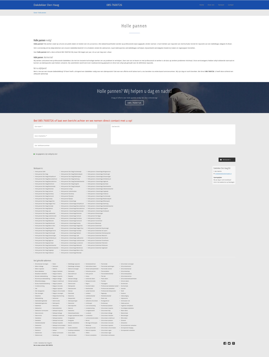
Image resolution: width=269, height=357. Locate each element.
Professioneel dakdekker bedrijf (109, 286)
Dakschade (71, 293)
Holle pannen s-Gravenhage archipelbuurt (72, 203)
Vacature (123, 293)
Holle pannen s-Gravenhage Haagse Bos (72, 225)
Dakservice (71, 296)
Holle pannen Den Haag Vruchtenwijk (71, 171)
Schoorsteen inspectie (107, 308)
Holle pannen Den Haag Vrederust (44, 253)
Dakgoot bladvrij (57, 273)
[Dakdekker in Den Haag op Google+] (233, 343)
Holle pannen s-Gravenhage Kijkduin (71, 233)
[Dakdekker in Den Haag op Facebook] (225, 343)
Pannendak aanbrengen (107, 266)
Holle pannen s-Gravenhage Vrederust (98, 193)
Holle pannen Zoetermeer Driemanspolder (99, 233)
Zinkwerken (124, 323)
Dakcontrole (38, 315)
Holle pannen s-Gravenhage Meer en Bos (72, 250)
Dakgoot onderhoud (58, 281)
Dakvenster (71, 303)
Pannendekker (105, 271)
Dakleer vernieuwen (58, 332)
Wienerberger (124, 315)
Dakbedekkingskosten (41, 303)
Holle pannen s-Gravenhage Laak (70, 235)
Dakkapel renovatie (58, 320)
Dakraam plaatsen (73, 281)
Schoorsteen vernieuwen (108, 335)
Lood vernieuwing (91, 305)
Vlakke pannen (125, 303)
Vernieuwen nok (125, 301)
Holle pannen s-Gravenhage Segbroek (98, 181)
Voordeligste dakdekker (127, 308)
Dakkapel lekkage (57, 313)
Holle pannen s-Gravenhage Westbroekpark (99, 198)
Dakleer (55, 330)
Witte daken (124, 318)
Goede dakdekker (73, 328)
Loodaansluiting (90, 308)
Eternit (70, 325)
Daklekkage (56, 335)
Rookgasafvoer (105, 301)
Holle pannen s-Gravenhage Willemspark (99, 201)
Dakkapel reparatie (58, 323)
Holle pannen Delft (40, 171)
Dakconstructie (39, 313)
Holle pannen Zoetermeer (95, 225)
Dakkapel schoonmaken (59, 325)
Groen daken (71, 332)
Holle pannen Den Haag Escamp (43, 198)
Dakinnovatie (56, 301)
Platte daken (104, 278)
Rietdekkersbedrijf (106, 296)
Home (35, 12)
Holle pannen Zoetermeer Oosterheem (98, 240)
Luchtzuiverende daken (92, 318)
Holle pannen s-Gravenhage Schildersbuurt (99, 179)
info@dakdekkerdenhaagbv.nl (223, 173)
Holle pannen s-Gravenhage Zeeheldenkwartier (100, 206)
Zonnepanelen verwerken (128, 330)
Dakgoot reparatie (57, 288)
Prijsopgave (104, 283)
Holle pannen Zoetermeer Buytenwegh (98, 228)
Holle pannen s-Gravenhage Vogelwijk (98, 191)
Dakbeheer (38, 305)
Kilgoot (88, 283)
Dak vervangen (39, 293)
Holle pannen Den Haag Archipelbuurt (45, 176)
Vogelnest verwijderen (127, 305)
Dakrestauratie (72, 288)
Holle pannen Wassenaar (94, 223)
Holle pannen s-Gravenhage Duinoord (71, 220)
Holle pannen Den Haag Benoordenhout (46, 179)
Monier (88, 320)
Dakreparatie (71, 286)
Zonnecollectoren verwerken (128, 325)
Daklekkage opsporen (74, 264)
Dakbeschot (38, 308)
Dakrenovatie (71, 283)
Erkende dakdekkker (73, 323)
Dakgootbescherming (58, 296)
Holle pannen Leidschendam (68, 191)
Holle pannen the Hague (94, 216)
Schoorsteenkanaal (126, 268)
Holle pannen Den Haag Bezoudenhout (45, 181)
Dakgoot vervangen (58, 293)
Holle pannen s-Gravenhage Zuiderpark (98, 211)
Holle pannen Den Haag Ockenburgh (45, 233)
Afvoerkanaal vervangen (41, 264)
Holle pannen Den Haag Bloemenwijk (45, 186)
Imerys (87, 276)
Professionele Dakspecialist (108, 291)
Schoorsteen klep (106, 310)
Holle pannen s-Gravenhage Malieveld (71, 245)
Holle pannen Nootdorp (67, 193)
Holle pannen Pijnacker (67, 196)
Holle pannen (42, 12)
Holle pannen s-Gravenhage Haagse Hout (72, 228)
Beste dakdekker (39, 271)
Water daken (124, 310)
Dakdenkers (38, 328)
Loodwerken (89, 315)
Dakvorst (70, 308)
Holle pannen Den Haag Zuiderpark (70, 186)
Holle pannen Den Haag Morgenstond (45, 230)
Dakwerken (71, 310)
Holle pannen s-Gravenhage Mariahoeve (72, 248)
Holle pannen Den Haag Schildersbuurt (45, 238)
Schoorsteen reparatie (107, 325)
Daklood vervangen (73, 268)
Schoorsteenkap (125, 271)
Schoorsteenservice (126, 276)
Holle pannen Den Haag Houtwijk (44, 206)
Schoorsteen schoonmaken (108, 328)
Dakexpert (55, 266)
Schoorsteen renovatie (107, 323)
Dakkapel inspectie (58, 310)
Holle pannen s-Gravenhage (68, 201)
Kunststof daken (90, 286)
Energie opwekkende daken (75, 315)
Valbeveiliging (125, 296)
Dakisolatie (56, 305)
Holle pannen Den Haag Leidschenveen (45, 216)
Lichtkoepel (89, 303)
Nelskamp (88, 325)
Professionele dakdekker (108, 288)
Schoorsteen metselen (107, 315)
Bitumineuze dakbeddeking (42, 278)
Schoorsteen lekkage (106, 313)
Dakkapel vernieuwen (58, 328)
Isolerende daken (90, 278)
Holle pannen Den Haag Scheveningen (45, 235)
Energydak (71, 320)
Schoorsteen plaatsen (107, 320)
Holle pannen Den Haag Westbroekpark (71, 174)
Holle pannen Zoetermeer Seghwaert (97, 248)
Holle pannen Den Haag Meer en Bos (45, 225)
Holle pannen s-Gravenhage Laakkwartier (72, 238)
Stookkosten (124, 283)
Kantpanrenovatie (90, 281)
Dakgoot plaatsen (57, 283)
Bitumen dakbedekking (41, 276)
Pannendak (104, 264)
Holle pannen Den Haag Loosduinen (45, 218)
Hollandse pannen (91, 271)
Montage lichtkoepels (91, 323)
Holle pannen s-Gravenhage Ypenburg (98, 203)
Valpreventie (124, 298)
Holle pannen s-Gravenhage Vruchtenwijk (99, 196)
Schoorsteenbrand (126, 266)
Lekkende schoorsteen (92, 301)
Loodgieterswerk (90, 310)
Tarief (122, 291)
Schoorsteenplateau (126, 273)
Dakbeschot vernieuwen (41, 310)
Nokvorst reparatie (91, 330)
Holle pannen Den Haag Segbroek (44, 240)
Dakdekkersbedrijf (40, 323)
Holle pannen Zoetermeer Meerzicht (97, 235)
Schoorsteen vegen (106, 330)
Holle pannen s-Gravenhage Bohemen (71, 213)
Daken (54, 264)
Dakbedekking (39, 298)
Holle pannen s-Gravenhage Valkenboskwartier (100, 189)
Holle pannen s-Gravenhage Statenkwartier (99, 186)
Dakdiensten (38, 332)
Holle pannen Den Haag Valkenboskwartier (46, 248)
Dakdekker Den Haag (46, 5)
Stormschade (124, 286)
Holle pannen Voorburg (94, 218)
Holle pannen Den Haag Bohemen (44, 189)
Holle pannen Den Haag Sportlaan (44, 243)
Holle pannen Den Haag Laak (43, 211)
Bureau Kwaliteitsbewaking (42, 283)
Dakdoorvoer (38, 335)
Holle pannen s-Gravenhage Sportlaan (98, 184)
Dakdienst (38, 330)
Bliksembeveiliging (40, 281)
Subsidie (123, 288)
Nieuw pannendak (91, 328)
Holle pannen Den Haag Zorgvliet (70, 184)
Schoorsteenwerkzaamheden (129, 278)
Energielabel (71, 318)
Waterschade (124, 313)
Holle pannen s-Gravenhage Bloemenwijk (72, 211)
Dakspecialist (71, 298)
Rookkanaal (104, 303)
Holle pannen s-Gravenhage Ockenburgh (99, 174)
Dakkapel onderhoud (58, 315)
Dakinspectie (56, 303)
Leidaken (88, 293)
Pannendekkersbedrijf (107, 273)
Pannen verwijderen (91, 335)
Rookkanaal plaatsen (107, 305)
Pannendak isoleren (106, 268)
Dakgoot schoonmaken (59, 291)
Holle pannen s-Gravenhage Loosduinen (72, 243)
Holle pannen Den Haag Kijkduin (44, 208)
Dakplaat (70, 276)
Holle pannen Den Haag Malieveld (44, 220)
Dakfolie (55, 268)
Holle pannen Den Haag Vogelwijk (44, 250)
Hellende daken (72, 335)
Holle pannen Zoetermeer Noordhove (98, 238)
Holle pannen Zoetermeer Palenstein (97, 243)
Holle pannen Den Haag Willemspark (71, 176)
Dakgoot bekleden (58, 271)
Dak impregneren (39, 291)
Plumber (103, 281)
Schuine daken (125, 281)
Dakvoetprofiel (72, 305)
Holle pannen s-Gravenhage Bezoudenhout (72, 208)
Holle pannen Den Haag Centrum (44, 191)
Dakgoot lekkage (57, 278)
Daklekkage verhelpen (74, 266)
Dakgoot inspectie (57, 276)
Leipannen (88, 298)
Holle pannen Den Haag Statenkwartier (45, 245)
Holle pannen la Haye (67, 189)
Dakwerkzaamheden (73, 313)
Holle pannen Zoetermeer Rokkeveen (98, 245)
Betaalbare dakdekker (41, 273)
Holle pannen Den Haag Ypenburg (70, 179)
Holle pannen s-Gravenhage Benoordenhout (73, 206)
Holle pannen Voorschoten (95, 220)
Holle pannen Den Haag (41, 174)
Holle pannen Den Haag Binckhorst (44, 184)
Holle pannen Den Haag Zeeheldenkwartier (72, 181)
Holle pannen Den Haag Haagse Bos (45, 201)
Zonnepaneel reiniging (127, 328)
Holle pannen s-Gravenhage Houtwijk (71, 230)
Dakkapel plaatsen (58, 318)
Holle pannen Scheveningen (95, 213)
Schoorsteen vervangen (127, 264)
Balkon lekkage (39, 266)
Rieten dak (104, 298)
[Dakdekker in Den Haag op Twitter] (229, 343)
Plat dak (103, 276)
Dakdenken (38, 325)
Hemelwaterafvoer (91, 264)
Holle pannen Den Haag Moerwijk (44, 228)
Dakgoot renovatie (58, 286)
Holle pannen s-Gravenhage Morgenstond (99, 171)
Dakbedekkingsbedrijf (41, 301)
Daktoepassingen (72, 301)
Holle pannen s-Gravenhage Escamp (70, 223)
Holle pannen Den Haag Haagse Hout (45, 203)
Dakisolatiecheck (57, 308)
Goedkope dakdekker (74, 330)
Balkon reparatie (39, 268)
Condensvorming (39, 286)
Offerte (87, 332)
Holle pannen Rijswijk (67, 198)
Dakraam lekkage (72, 278)
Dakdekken (38, 318)
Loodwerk (88, 313)
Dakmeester (71, 271)
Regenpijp (104, 293)
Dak (36, 288)
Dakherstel (55, 298)
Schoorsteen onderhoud (107, 318)
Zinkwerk (123, 320)
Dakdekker (38, 320)
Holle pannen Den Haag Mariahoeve (45, 223)
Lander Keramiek (90, 291)
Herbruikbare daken (91, 266)
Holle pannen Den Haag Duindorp (44, 193)
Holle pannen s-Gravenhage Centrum (71, 216)
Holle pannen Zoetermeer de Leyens (97, 230)
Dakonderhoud (72, 273)
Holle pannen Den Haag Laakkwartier (45, 213)
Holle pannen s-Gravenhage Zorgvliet (98, 208)
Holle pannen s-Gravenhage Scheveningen (99, 176)
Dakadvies (38, 296)
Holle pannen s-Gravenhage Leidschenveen (72, 240)
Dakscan (70, 291)
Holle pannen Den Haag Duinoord (44, 196)
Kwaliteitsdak (89, 288)
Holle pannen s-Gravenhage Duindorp (71, 218)
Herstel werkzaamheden (92, 268)
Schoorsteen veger (106, 332)
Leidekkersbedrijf (90, 296)
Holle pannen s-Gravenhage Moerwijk (71, 253)
